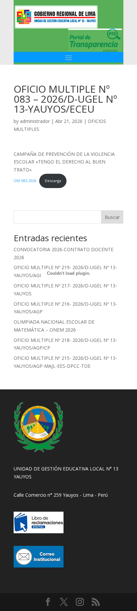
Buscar (112, 217)
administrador (35, 121)
